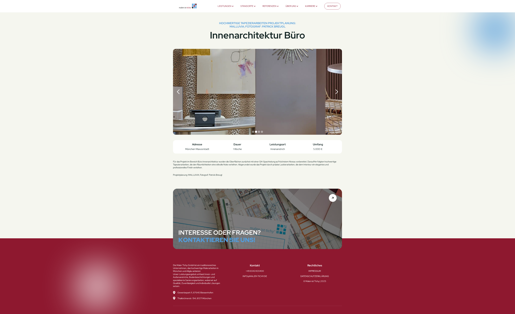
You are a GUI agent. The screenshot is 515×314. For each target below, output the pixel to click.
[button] (225, 6)
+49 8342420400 (255, 271)
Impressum (314, 271)
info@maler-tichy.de (255, 276)
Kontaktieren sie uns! (216, 240)
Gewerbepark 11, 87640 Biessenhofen (195, 292)
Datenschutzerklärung (314, 276)
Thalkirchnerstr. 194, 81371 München (194, 298)
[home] (188, 6)
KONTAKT (332, 6)
